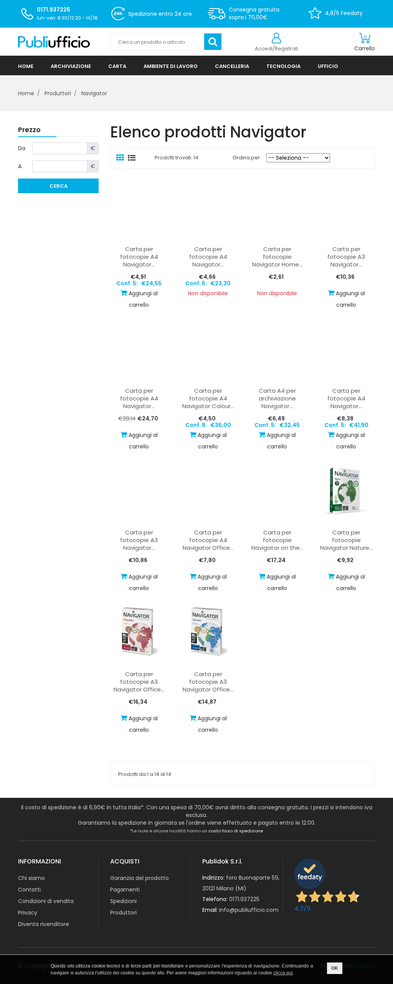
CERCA (59, 186)
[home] (58, 42)
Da (21, 148)
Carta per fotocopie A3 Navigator (346, 256)
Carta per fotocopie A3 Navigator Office (139, 681)
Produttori (123, 912)
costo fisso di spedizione (235, 831)
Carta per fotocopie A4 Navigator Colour (208, 398)
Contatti (29, 889)
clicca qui (283, 973)
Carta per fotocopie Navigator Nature (346, 540)
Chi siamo (31, 878)
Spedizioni (123, 901)
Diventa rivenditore (43, 924)
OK (334, 968)
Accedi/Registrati (276, 48)
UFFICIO (328, 66)
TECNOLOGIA (283, 66)
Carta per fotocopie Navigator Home (277, 256)
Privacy (27, 912)
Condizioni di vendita (46, 901)
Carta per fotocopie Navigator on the (277, 540)
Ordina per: (245, 157)
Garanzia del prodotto (139, 878)
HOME (25, 66)
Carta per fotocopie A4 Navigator (139, 256)
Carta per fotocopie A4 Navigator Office (208, 540)
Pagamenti (125, 889)
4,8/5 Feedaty (344, 13)
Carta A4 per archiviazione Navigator (277, 398)
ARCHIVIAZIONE (71, 66)
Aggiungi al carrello (143, 299)
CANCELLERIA (232, 66)
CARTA (117, 66)
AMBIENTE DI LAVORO (171, 66)
